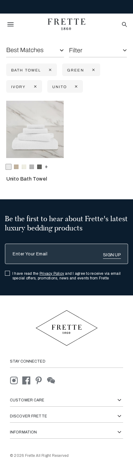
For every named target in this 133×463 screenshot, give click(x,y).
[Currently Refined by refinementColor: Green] (92, 70)
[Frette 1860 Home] (66, 24)
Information (23, 432)
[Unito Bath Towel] (35, 129)
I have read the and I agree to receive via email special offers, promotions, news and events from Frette (66, 275)
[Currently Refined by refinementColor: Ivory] (34, 87)
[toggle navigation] (10, 24)
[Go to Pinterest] (41, 380)
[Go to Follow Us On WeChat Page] (52, 380)
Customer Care (27, 400)
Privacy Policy (52, 273)
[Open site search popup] (124, 25)
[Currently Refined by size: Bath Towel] (49, 70)
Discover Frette (28, 416)
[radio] (16, 166)
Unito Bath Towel (26, 178)
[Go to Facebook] (28, 380)
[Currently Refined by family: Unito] (75, 87)
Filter (75, 50)
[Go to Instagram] (16, 380)
